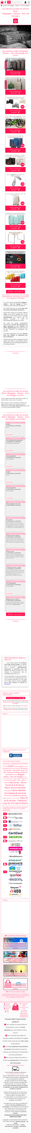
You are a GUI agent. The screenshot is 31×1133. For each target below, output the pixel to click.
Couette (17, 768)
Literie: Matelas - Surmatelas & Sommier (15, 791)
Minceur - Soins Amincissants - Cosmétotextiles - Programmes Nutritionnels (15, 778)
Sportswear (5, 768)
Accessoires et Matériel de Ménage (15, 795)
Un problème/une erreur (24, 1007)
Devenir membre (7, 1009)
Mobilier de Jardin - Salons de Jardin (11, 798)
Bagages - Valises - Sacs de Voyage (14, 775)
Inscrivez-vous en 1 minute (15, 698)
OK (22, 2)
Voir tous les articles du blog (16, 992)
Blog (7, 1011)
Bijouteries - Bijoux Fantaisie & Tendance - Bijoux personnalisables (16, 785)
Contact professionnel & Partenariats (24, 1015)
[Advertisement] (15, 370)
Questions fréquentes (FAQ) (7, 1006)
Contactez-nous (24, 1004)
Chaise (15, 774)
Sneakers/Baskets (19, 766)
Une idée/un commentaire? (23, 1011)
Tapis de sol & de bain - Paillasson (16, 799)
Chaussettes (7, 790)
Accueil (5, 5)
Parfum (26, 766)
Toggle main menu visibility (29, 2)
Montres (11, 768)
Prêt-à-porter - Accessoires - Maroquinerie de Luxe (15, 769)
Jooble (10, 766)
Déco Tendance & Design (11, 772)
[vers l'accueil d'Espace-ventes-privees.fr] (2, 3)
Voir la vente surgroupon (15, 111)
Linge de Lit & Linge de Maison (15, 803)
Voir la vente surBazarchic (15, 73)
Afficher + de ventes (15, 291)
